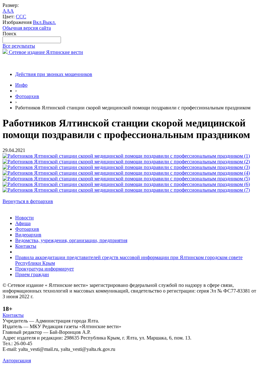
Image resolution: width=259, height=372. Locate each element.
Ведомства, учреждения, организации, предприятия (71, 240)
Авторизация (17, 360)
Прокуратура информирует (44, 268)
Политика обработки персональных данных (50, 354)
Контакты (25, 246)
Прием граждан (32, 274)
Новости (24, 217)
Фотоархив (27, 96)
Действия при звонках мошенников (53, 74)
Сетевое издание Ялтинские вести (45, 52)
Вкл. (38, 22)
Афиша (23, 223)
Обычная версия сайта (27, 28)
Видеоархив (28, 234)
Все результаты (19, 46)
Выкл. (49, 22)
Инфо (21, 85)
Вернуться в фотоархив (28, 201)
